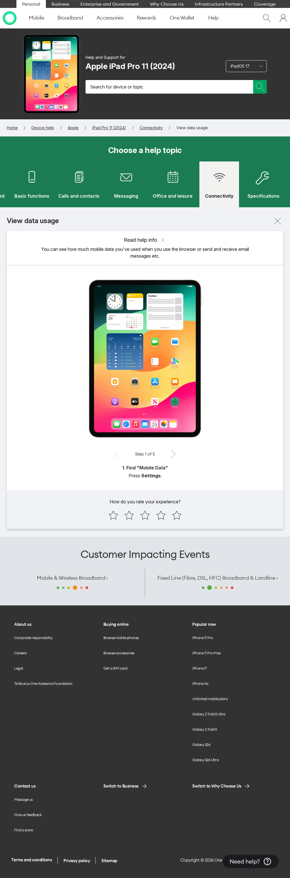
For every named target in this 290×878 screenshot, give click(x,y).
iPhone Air (200, 683)
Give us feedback (28, 814)
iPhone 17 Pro (202, 637)
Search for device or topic (116, 87)
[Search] (260, 87)
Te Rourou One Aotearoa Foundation (43, 683)
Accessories (110, 17)
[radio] (113, 515)
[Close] (277, 220)
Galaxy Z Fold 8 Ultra (208, 714)
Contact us (24, 786)
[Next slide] (173, 454)
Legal (18, 668)
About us (22, 624)
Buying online (116, 624)
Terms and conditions (31, 859)
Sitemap (109, 860)
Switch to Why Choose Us (216, 786)
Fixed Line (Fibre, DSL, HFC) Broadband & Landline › (217, 578)
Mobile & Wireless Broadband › (72, 578)
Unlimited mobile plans (210, 698)
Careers (20, 653)
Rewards (146, 17)
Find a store (23, 830)
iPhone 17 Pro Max (206, 653)
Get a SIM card (115, 668)
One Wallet (182, 17)
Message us (23, 799)
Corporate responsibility (33, 637)
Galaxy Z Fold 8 (204, 729)
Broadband (70, 17)
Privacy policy (76, 860)
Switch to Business (120, 786)
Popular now (204, 624)
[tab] (32, 184)
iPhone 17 (199, 668)
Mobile (36, 17)
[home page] (9, 18)
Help (213, 17)
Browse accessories (119, 653)
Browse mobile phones (121, 637)
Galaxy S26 (201, 744)
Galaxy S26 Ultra (205, 760)
